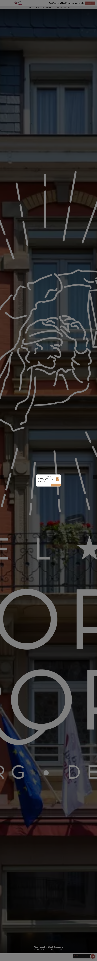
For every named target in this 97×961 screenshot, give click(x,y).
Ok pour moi (56, 485)
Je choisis (47, 485)
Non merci (40, 485)
